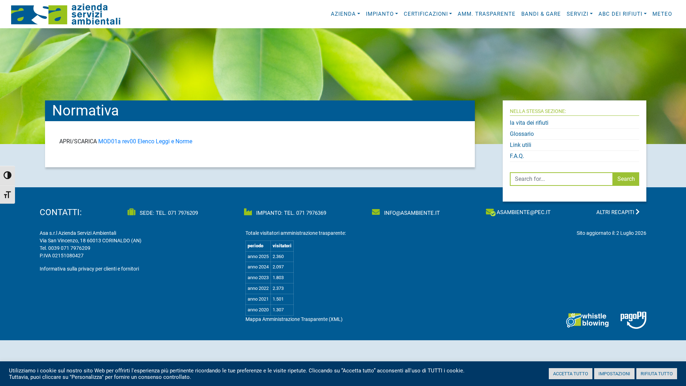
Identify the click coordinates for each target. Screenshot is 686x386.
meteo (662, 14)
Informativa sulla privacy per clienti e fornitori (89, 269)
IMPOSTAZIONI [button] (614, 373)
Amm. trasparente (487, 14)
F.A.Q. (517, 156)
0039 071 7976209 (69, 248)
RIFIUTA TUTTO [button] (657, 373)
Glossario (522, 133)
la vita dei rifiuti (529, 122)
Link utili (520, 145)
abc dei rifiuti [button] (620, 14)
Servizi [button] (577, 14)
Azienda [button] (343, 14)
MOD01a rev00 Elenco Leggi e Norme (145, 141)
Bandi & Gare (541, 14)
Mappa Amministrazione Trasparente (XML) (294, 319)
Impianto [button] (380, 14)
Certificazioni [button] (426, 14)
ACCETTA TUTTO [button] (570, 373)
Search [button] (626, 178)
